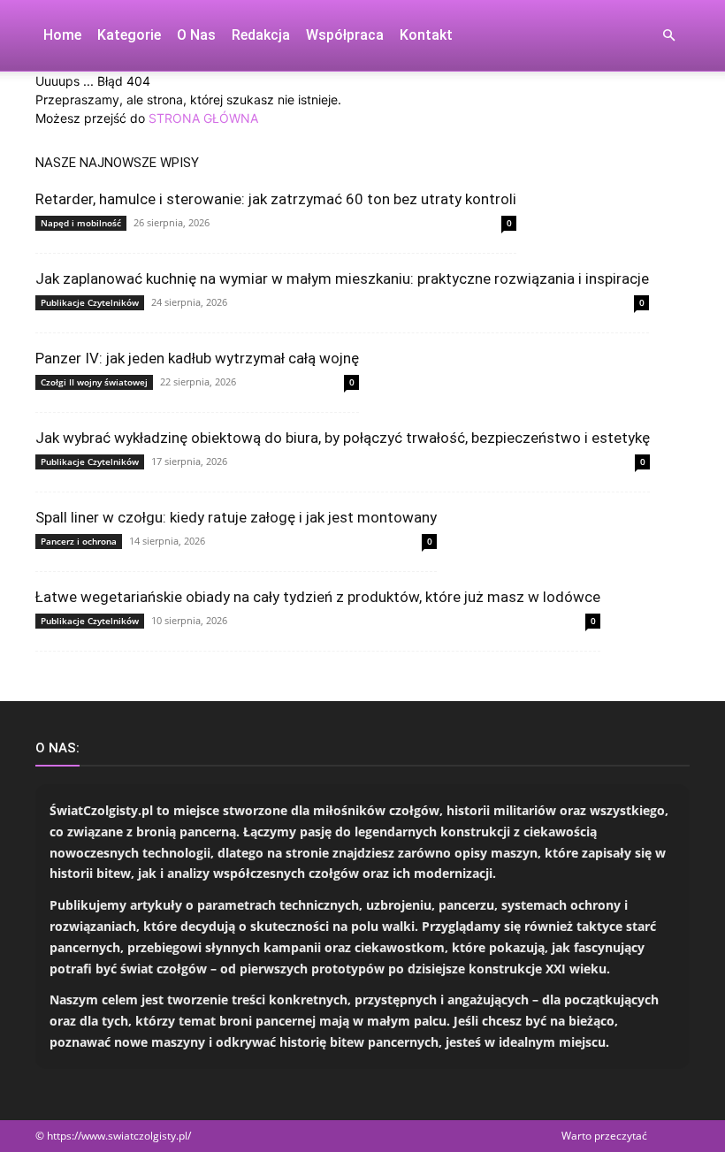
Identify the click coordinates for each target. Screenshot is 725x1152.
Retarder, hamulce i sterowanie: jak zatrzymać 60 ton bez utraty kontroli (275, 199)
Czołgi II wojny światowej (94, 382)
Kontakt (426, 35)
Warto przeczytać (604, 1135)
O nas (196, 35)
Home (62, 35)
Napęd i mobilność (81, 223)
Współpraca (345, 35)
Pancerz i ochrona (79, 541)
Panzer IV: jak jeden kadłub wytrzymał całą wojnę (197, 358)
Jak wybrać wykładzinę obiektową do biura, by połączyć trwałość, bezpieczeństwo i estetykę (342, 437)
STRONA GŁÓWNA (203, 118)
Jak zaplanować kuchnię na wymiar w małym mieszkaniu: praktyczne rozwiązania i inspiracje (342, 278)
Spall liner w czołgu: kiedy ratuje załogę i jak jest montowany (236, 517)
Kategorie (129, 35)
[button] (668, 35)
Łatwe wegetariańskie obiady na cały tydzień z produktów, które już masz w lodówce (317, 597)
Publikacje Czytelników (90, 302)
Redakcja (261, 35)
